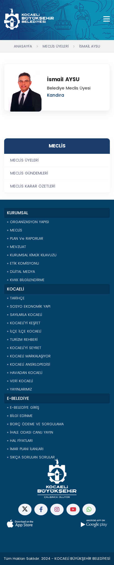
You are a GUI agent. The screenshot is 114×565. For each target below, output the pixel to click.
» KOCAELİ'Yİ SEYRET (24, 347)
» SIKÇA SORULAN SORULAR (31, 457)
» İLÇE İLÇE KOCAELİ (24, 331)
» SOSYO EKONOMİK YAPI (28, 306)
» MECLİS (14, 230)
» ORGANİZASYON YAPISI (28, 222)
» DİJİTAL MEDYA (21, 271)
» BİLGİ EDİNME (20, 415)
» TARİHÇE (16, 298)
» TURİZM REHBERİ (22, 339)
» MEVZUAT (16, 246)
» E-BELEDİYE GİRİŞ (23, 407)
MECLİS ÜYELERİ (24, 160)
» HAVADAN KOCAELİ (24, 372)
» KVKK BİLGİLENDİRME (26, 279)
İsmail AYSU (89, 46)
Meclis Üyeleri (56, 46)
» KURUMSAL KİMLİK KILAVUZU (31, 255)
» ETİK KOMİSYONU (23, 263)
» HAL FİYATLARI (20, 440)
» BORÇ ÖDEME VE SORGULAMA (35, 424)
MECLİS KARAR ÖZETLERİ (32, 186)
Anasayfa (23, 46)
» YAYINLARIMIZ (19, 389)
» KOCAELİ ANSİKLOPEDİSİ (28, 364)
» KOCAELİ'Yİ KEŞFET (23, 323)
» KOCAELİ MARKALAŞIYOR (29, 356)
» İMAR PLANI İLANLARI (25, 449)
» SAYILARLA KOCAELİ (24, 314)
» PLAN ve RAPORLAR (25, 238)
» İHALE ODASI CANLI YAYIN (30, 432)
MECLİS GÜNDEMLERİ (29, 173)
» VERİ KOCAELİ (20, 381)
